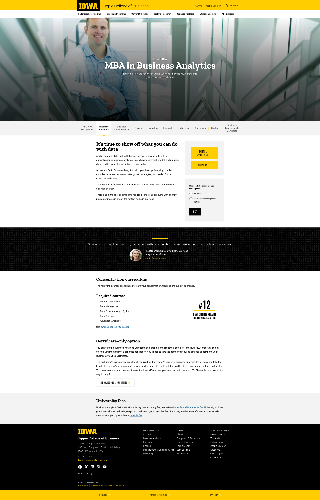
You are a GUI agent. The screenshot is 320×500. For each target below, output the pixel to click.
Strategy (215, 128)
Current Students (139, 14)
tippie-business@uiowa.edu (92, 460)
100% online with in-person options (205, 200)
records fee (136, 415)
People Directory (213, 6)
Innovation (153, 128)
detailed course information (115, 326)
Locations (215, 450)
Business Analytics (104, 128)
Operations (200, 128)
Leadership (168, 128)
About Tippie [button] (228, 14)
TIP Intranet (182, 453)
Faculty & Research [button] (162, 14)
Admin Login (87, 473)
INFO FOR (181, 430)
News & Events (217, 434)
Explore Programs (218, 442)
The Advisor (216, 438)
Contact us (103, 494)
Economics (148, 442)
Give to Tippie (216, 453)
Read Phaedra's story (155, 258)
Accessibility (120, 485)
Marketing (185, 128)
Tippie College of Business (126, 6)
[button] (232, 5)
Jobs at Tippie (183, 450)
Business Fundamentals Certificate (232, 128)
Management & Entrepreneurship (158, 450)
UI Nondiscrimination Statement (102, 485)
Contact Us (215, 457)
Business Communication (121, 128)
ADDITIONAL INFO (219, 430)
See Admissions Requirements (113, 382)
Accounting (148, 434)
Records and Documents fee (188, 407)
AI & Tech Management (87, 128)
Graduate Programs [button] (116, 14)
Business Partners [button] (185, 14)
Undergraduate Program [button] (90, 14)
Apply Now (202, 165)
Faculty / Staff (183, 446)
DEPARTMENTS (151, 430)
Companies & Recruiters (188, 438)
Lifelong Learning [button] (208, 14)
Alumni (198, 6)
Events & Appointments (203, 153)
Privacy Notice (83, 485)
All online (198, 193)
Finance (138, 128)
